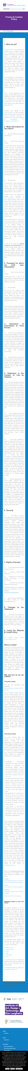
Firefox (7, 951)
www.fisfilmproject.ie (9, 112)
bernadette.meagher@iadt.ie (11, 121)
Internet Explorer (9, 949)
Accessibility (7, 1050)
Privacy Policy (19, 1068)
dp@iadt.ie (8, 101)
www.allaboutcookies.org (10, 969)
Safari (6, 953)
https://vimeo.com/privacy (14, 896)
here (11, 105)
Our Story (6, 1033)
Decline (12, 1068)
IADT (6, 56)
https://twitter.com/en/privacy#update (13, 887)
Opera (6, 956)
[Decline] (26, 1061)
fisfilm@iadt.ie (14, 119)
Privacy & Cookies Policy (9, 1048)
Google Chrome (9, 947)
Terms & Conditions (8, 1046)
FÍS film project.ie (9, 49)
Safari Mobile (8, 955)
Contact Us (6, 1039)
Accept (7, 1068)
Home (4, 31)
